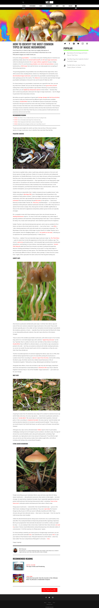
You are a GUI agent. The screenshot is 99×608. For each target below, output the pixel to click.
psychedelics (25, 57)
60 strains (38, 200)
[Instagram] (87, 43)
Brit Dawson (28, 8)
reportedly (47, 509)
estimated (15, 200)
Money (57, 6)
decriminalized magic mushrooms (22, 75)
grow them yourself (51, 85)
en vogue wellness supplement (40, 62)
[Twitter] (65, 43)
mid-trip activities (54, 97)
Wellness (70, 6)
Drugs (23, 8)
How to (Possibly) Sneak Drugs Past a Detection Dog (27, 119)
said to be (20, 242)
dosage (45, 97)
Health (41, 6)
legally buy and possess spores (32, 89)
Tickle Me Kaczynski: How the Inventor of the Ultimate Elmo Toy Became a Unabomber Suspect (42, 578)
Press (54, 602)
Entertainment (32, 6)
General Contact (49, 604)
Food (64, 6)
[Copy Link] (82, 43)
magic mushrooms (52, 60)
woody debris (22, 418)
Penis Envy (36, 202)
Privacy (49, 602)
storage (40, 97)
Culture (23, 6)
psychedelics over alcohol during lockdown (42, 64)
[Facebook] (69, 43)
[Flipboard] (74, 43)
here (30, 534)
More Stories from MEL (49, 590)
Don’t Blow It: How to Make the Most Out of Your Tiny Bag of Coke (30, 117)
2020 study (24, 66)
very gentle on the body (46, 232)
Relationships (49, 6)
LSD (43, 60)
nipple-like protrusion (48, 339)
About (45, 602)
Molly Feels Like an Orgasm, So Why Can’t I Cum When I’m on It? (30, 124)
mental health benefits (34, 60)
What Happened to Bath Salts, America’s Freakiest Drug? (28, 121)
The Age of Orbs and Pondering (35, 566)
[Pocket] (78, 43)
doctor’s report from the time (40, 358)
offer (55, 226)
